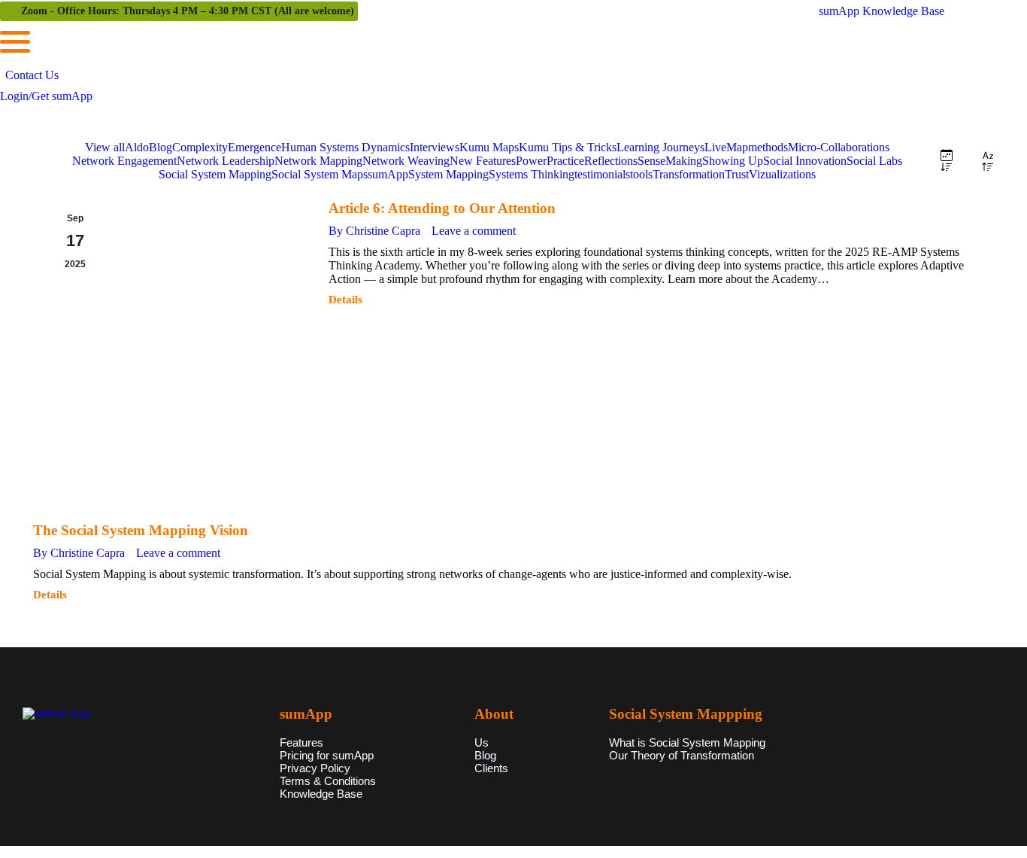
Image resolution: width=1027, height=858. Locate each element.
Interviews (434, 147)
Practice (565, 160)
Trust (737, 174)
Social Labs (874, 160)
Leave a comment (474, 230)
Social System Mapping (215, 174)
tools (641, 174)
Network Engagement (124, 160)
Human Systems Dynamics (345, 147)
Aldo (137, 147)
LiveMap (726, 147)
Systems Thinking (531, 174)
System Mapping (448, 174)
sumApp (388, 174)
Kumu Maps (489, 147)
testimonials (602, 174)
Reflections (611, 160)
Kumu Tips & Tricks (568, 147)
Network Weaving (406, 160)
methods (768, 147)
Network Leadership (225, 160)
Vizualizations (782, 174)
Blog (160, 147)
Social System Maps (319, 174)
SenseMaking (670, 160)
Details (345, 300)
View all (105, 147)
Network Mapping (318, 160)
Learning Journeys (660, 147)
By (374, 230)
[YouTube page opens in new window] (1015, 11)
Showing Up (732, 160)
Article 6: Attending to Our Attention (442, 208)
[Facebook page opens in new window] (970, 11)
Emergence (254, 147)
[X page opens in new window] (993, 11)
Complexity (200, 147)
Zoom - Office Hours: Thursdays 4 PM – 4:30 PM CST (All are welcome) (187, 11)
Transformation (689, 174)
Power (531, 160)
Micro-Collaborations (838, 147)
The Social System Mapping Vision (140, 530)
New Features (483, 160)
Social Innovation (805, 160)
